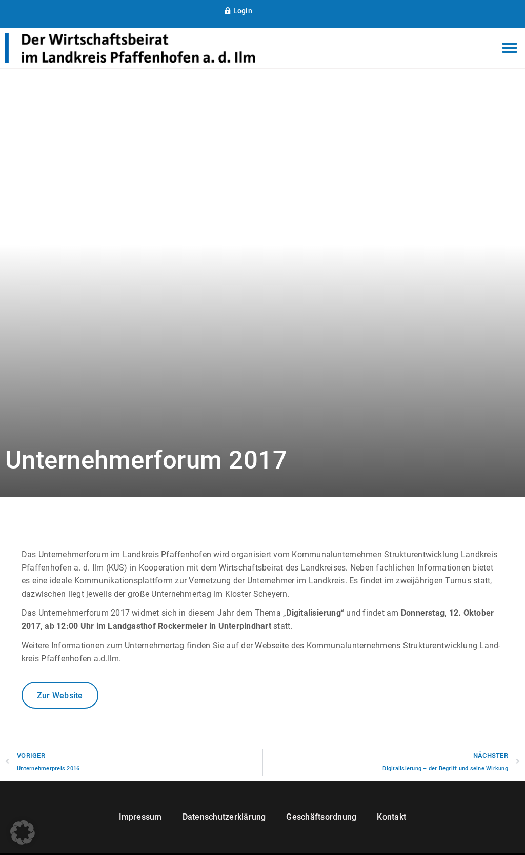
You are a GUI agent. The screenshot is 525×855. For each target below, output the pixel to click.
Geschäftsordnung (321, 817)
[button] (509, 48)
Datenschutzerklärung (224, 817)
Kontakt (391, 817)
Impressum (140, 817)
